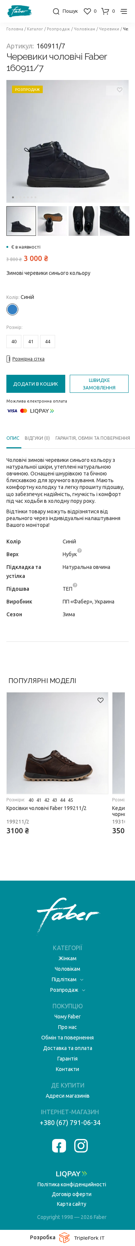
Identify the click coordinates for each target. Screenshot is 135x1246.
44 (47, 341)
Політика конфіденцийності (72, 1184)
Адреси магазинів (68, 1096)
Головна (14, 29)
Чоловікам (84, 29)
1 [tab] (13, 197)
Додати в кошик (35, 383)
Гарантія (67, 1059)
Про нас (67, 1027)
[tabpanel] (67, 142)
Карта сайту (71, 1204)
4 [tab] (24, 197)
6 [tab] (32, 197)
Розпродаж (58, 29)
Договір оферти (72, 1194)
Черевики (109, 29)
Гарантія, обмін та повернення (93, 438)
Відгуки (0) (37, 438)
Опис (12, 438)
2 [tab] (17, 197)
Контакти (67, 1069)
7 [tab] (35, 197)
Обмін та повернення (67, 1038)
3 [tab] (20, 197)
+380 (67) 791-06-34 (70, 1122)
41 (30, 341)
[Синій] (12, 309)
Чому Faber (67, 1017)
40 (13, 341)
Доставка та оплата (67, 1048)
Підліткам (64, 979)
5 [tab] (28, 197)
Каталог (35, 29)
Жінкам (67, 958)
